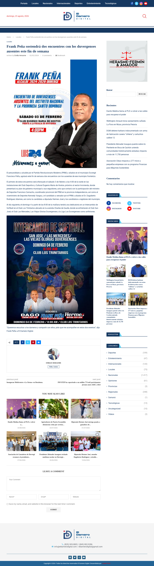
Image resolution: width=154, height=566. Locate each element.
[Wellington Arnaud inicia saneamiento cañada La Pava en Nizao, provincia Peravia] (116, 270)
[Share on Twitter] (28, 342)
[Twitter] (136, 3)
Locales (35, 3)
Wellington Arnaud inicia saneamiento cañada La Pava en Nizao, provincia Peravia (115, 283)
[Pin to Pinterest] (33, 342)
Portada (24, 3)
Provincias (127, 386)
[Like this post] (17, 342)
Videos (127, 414)
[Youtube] (145, 3)
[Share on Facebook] (23, 342)
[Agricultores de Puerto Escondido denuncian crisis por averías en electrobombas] (53, 409)
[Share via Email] (38, 342)
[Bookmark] (33, 402)
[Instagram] (141, 3)
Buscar (109, 90)
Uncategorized (127, 409)
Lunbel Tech (106, 563)
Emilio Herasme (20, 55)
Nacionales (47, 3)
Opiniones (127, 381)
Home (9, 37)
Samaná (127, 397)
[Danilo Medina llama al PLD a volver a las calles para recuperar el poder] (21, 409)
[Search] (144, 16)
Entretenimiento (94, 3)
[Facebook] (132, 3)
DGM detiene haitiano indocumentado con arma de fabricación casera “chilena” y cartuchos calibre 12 (126, 134)
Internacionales (63, 3)
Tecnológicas (110, 3)
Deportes (78, 3)
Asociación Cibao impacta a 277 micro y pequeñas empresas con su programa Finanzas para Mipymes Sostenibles (126, 164)
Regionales (127, 392)
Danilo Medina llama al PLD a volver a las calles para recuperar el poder (126, 258)
